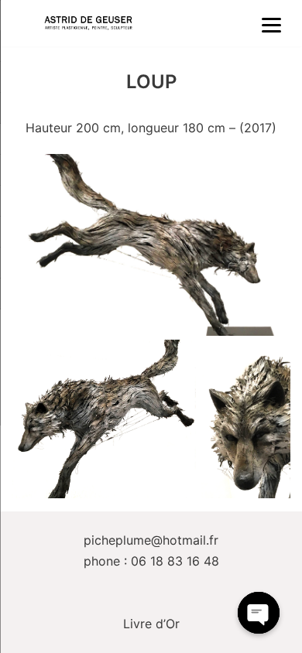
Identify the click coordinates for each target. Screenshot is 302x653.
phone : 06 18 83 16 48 (151, 561)
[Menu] (271, 24)
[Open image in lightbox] (151, 245)
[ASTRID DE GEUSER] (88, 23)
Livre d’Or (151, 623)
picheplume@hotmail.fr (151, 540)
